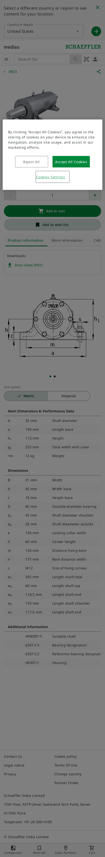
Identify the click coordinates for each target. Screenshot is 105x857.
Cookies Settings (50, 176)
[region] (53, 154)
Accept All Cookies (71, 161)
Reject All (31, 161)
